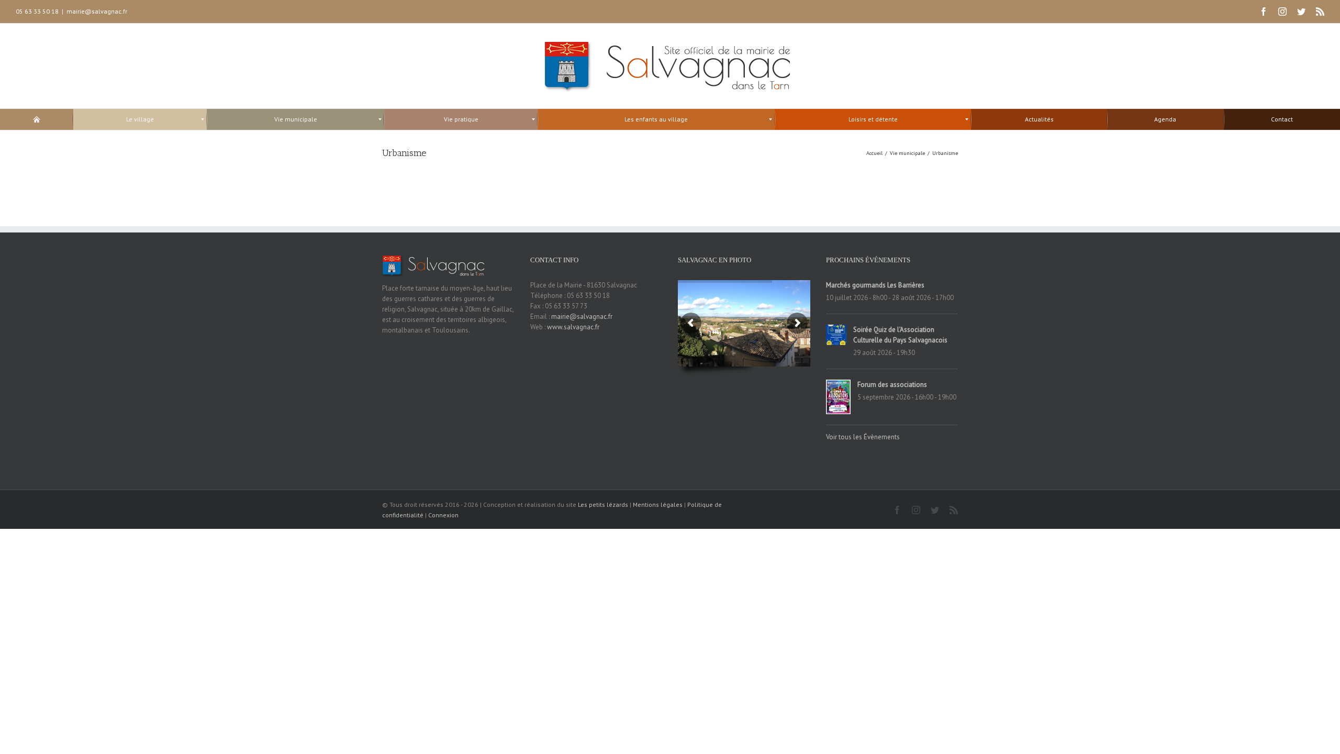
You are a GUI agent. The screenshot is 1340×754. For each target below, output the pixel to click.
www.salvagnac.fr (573, 327)
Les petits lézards (603, 504)
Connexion (443, 515)
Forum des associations (892, 384)
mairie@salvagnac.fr (96, 11)
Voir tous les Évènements (863, 437)
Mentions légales (658, 504)
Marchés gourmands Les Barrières (875, 285)
